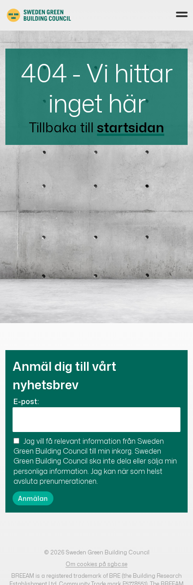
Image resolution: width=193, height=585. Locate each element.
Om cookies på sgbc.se (96, 564)
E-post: (26, 401)
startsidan (130, 127)
